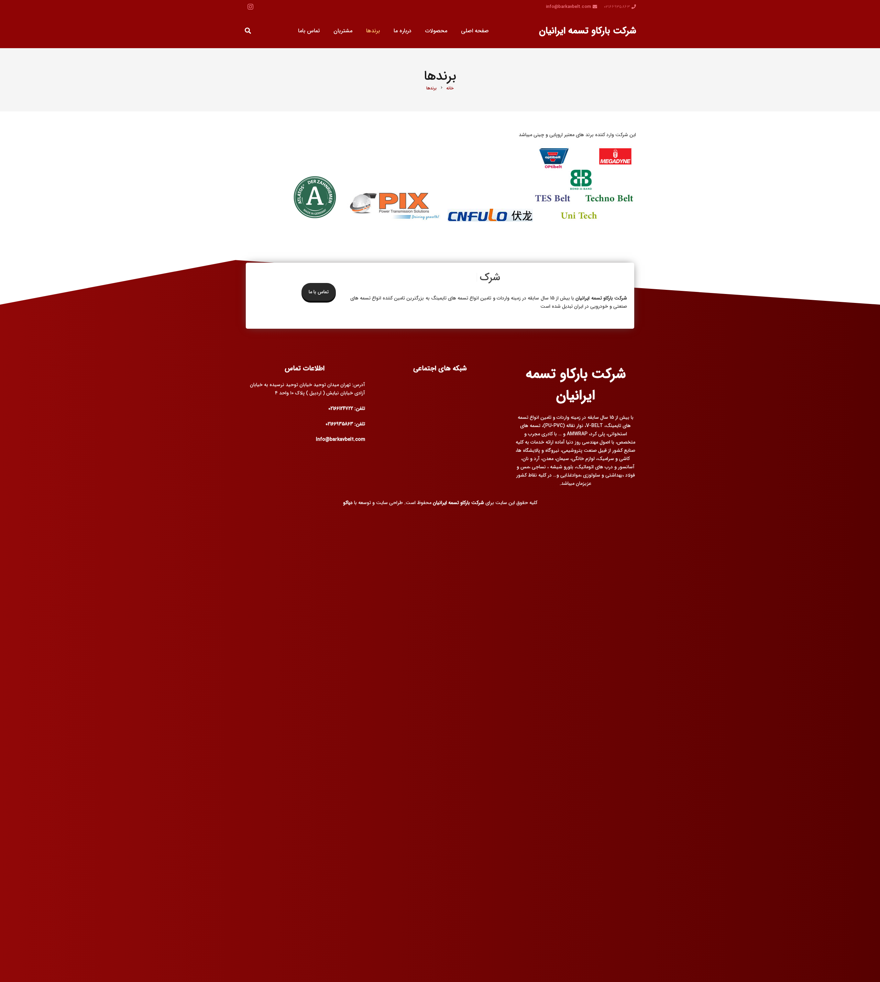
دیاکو (348, 502)
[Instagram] (250, 7)
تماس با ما (319, 292)
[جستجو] (248, 30)
